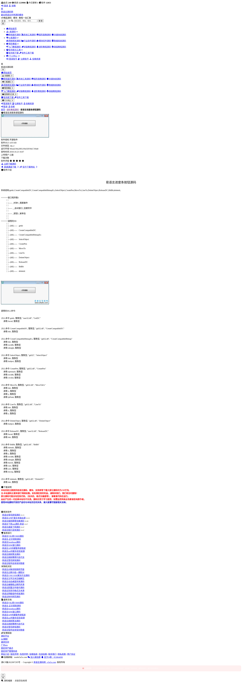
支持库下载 (14, 53)
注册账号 (24, 59)
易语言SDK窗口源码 (11, 545)
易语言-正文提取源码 (11, 539)
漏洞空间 (5, 642)
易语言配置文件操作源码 (13, 588)
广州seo (4, 645)
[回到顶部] (3, 675)
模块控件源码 (45, 41)
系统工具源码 (30, 35)
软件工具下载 (28, 53)
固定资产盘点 (7, 648)
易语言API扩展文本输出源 (14, 518)
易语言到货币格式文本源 (13, 591)
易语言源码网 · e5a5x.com (45, 662)
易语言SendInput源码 (11, 542)
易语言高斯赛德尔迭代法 (13, 557)
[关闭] (3, 677)
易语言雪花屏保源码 (11, 515)
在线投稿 (43, 654)
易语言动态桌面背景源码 (13, 581)
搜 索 (40, 21)
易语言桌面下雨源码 (11, 527)
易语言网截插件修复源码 (13, 594)
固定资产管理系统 (9, 651)
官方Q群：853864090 (53, 657)
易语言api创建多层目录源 (13, 551)
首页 (3, 110)
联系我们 (52, 654)
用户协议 (71, 654)
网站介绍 (5, 654)
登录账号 (13, 59)
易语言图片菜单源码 (11, 530)
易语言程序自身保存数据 (13, 563)
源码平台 (5, 636)
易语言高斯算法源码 (11, 554)
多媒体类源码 (60, 35)
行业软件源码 (30, 41)
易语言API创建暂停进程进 (14, 548)
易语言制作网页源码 (11, 597)
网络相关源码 (15, 41)
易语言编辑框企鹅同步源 (13, 584)
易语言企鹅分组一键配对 (13, 572)
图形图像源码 (45, 35)
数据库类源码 (60, 41)
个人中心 (13, 56)
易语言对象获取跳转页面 (13, 569)
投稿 (13, 6)
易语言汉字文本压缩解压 (13, 578)
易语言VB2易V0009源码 (13, 536)
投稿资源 (36, 59)
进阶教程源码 (45, 47)
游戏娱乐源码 (15, 35)
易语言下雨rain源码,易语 (13, 524)
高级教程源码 (60, 47)
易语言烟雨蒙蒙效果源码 (13, 521)
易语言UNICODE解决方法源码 (16, 575)
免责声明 (24, 654)
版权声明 (14, 654)
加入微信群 (35, 657)
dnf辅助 (4, 639)
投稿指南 (33, 654)
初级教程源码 (30, 47)
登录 (6, 6)
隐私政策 (62, 654)
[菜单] (3, 23)
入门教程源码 (15, 47)
